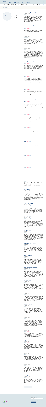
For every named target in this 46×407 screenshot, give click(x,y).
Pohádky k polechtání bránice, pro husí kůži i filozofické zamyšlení (33, 26)
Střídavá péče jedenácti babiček (29, 203)
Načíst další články (27, 387)
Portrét (22, 4)
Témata (9, 2)
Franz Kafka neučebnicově (28, 74)
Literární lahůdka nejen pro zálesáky (30, 12)
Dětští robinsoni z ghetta (28, 138)
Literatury (23, 2)
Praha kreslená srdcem (27, 230)
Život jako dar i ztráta (27, 292)
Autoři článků (5, 7)
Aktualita (12, 4)
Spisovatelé (14, 2)
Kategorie (28, 2)
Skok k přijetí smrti (27, 112)
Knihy (18, 2)
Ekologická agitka (26, 340)
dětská (25, 28)
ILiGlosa (37, 4)
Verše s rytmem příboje (27, 363)
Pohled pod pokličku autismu (28, 87)
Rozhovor (8, 4)
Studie (19, 4)
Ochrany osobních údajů (40, 400)
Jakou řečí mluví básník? (28, 280)
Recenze (4, 4)
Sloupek (33, 4)
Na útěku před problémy (28, 316)
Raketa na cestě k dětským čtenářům (30, 243)
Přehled (16, 4)
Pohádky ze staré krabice (28, 255)
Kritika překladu (26, 4)
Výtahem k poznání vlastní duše (29, 375)
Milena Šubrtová (25, 13)
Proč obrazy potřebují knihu (28, 304)
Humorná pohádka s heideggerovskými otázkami (32, 99)
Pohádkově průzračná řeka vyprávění (30, 61)
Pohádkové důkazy (27, 189)
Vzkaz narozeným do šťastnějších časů (30, 47)
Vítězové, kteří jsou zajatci (28, 216)
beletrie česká (26, 37)
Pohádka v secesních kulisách (28, 329)
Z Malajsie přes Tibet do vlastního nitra (30, 267)
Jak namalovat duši (27, 352)
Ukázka (30, 4)
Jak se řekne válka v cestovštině (29, 164)
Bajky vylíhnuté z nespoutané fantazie (30, 152)
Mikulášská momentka (27, 35)
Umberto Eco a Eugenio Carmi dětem (30, 178)
